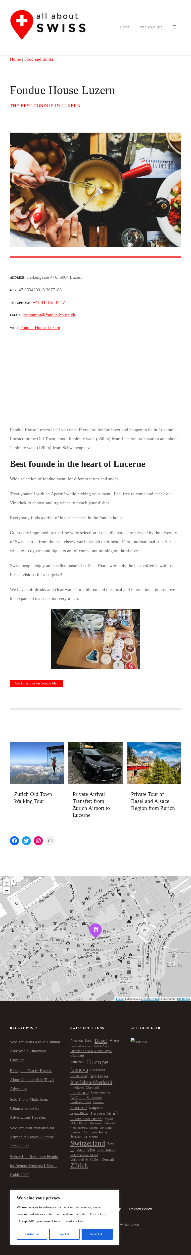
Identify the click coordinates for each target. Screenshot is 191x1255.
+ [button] (6, 883)
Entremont (77, 1062)
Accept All (97, 1234)
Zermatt (108, 1159)
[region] (64, 1217)
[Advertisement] (95, 378)
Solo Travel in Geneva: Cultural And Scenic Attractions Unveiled (35, 1051)
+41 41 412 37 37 (49, 302)
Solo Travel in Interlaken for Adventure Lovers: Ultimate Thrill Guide (32, 1137)
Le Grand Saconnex (86, 1097)
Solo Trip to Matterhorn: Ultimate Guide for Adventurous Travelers (29, 1108)
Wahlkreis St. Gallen (84, 1160)
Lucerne (78, 1107)
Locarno (98, 1102)
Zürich (79, 1165)
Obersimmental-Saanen (84, 1127)
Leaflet (120, 999)
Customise (32, 1234)
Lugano (96, 1107)
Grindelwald (78, 1076)
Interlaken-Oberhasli (91, 1082)
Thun (111, 1143)
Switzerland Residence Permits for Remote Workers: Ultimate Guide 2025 (34, 1166)
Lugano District (79, 1113)
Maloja (109, 1118)
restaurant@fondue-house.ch (49, 314)
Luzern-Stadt (104, 1113)
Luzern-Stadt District (86, 1119)
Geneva (79, 1069)
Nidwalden (109, 1123)
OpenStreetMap (150, 999)
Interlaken (98, 1076)
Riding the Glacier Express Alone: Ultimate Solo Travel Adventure (32, 1080)
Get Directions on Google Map (36, 683)
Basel (101, 1041)
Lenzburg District (80, 1102)
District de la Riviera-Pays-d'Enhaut (91, 1053)
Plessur (75, 1132)
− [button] (6, 890)
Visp (91, 1150)
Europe (97, 1062)
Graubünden (97, 1070)
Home (124, 27)
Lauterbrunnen (101, 1092)
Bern (114, 1041)
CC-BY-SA (183, 999)
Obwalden (106, 1127)
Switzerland (87, 1143)
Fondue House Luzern (40, 327)
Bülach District (102, 1046)
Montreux (95, 1123)
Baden (88, 1040)
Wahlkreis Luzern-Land (84, 1155)
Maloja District (78, 1123)
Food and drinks (39, 59)
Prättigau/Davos (95, 1132)
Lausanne (79, 1092)
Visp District (106, 1150)
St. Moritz (91, 1137)
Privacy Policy (140, 1209)
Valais (81, 1150)
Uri (72, 1150)
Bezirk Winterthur (81, 1046)
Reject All (64, 1234)
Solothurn (76, 1136)
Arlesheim (76, 1040)
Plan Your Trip (151, 27)
